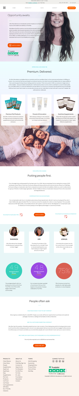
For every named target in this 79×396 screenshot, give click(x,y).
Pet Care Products (5, 378)
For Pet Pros (19, 371)
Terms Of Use (32, 369)
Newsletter (19, 379)
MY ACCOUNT (73, 2)
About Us (18, 361)
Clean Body (6, 363)
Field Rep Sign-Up (21, 363)
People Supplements (7, 366)
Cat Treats (6, 383)
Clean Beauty (7, 361)
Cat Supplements (8, 385)
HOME (14, 8)
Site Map (30, 371)
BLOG (42, 8)
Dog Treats (6, 371)
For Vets (18, 373)
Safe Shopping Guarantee (32, 362)
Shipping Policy (32, 365)
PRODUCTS (27, 8)
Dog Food (6, 369)
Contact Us (19, 365)
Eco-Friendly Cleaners (6, 390)
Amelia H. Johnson (32, 2)
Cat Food (5, 381)
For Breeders (19, 369)
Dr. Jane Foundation (19, 376)
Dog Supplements (7, 374)
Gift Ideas (6, 387)
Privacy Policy (32, 367)
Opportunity (19, 367)
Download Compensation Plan (11, 215)
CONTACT (54, 8)
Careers (18, 381)
